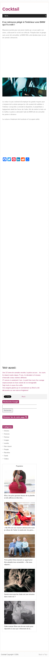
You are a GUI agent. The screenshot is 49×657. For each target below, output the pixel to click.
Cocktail (10, 9)
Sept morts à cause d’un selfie (12, 385)
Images (6, 440)
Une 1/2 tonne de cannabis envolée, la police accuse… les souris (24, 372)
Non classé (8, 446)
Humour (6, 437)
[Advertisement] (24, 57)
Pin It (23, 397)
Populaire (19, 466)
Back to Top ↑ (43, 654)
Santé (6, 456)
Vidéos (6, 459)
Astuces (7, 434)
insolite (6, 443)
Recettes (7, 452)
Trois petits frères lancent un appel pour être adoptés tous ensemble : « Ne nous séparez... (18, 562)
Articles (6, 431)
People (6, 449)
